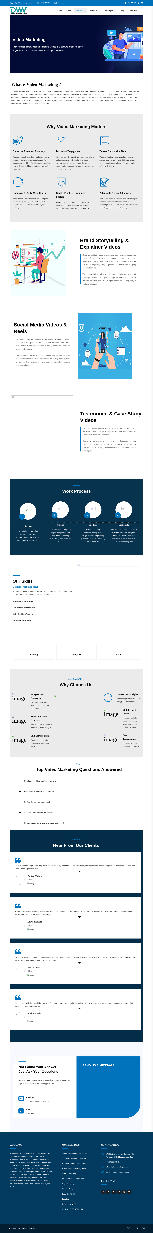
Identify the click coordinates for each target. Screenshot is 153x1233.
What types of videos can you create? (39, 792)
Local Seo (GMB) (68, 1194)
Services (79, 11)
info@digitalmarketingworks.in (23, 3)
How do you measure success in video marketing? (44, 823)
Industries (93, 11)
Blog (122, 11)
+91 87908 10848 (112, 1162)
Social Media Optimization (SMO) (74, 1163)
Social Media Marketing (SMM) (74, 1158)
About (68, 11)
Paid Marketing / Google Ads (73, 1179)
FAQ (128, 1228)
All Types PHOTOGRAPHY (72, 1209)
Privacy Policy (141, 1228)
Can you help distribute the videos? (38, 813)
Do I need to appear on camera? (37, 802)
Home (59, 11)
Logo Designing (68, 1184)
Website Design (68, 1189)
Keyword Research (69, 1204)
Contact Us (133, 11)
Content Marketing (69, 1174)
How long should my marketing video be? (41, 781)
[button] (79, 781)
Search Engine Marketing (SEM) (74, 1168)
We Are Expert (107, 11)
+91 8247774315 (45, 3)
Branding (65, 1199)
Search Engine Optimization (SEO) (75, 1153)
